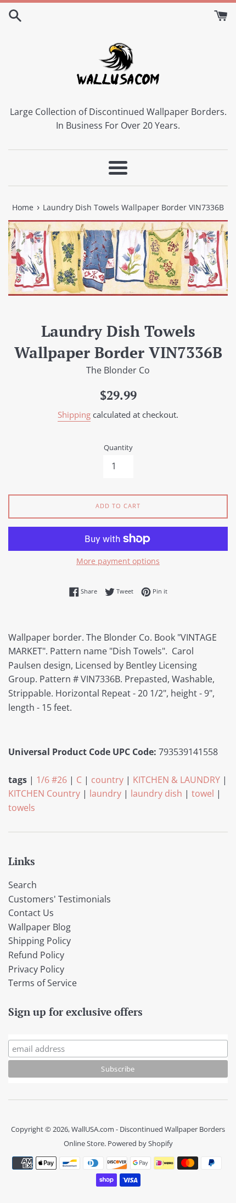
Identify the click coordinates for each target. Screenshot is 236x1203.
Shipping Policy (39, 941)
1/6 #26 (51, 780)
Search (22, 885)
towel (203, 793)
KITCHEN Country (44, 793)
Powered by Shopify (140, 1143)
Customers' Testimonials (59, 899)
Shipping (74, 414)
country (107, 780)
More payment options (118, 561)
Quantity (118, 447)
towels (21, 808)
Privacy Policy (36, 969)
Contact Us (31, 913)
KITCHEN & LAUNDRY (176, 780)
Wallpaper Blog (39, 927)
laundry (105, 793)
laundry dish (156, 793)
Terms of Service (42, 983)
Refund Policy (36, 955)
